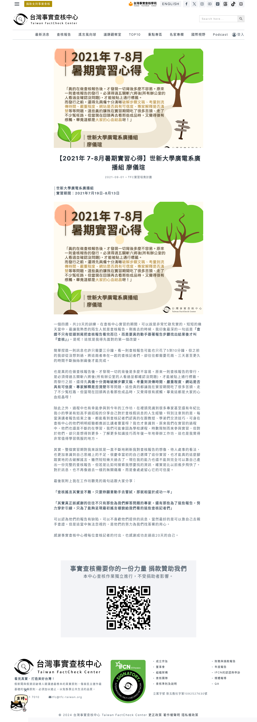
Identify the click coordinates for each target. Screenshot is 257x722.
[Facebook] (186, 4)
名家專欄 (177, 34)
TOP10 (135, 34)
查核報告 (64, 34)
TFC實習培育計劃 (140, 177)
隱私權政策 (190, 715)
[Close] (25, 690)
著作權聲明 (171, 715)
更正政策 (155, 715)
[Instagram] (202, 4)
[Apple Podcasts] (217, 4)
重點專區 (155, 34)
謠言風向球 (87, 34)
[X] (194, 4)
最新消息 (42, 34)
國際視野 (198, 34)
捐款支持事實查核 (38, 3)
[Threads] (225, 4)
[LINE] (241, 4)
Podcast (220, 34)
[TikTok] (233, 4)
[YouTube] (209, 4)
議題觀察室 (113, 34)
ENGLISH (170, 4)
